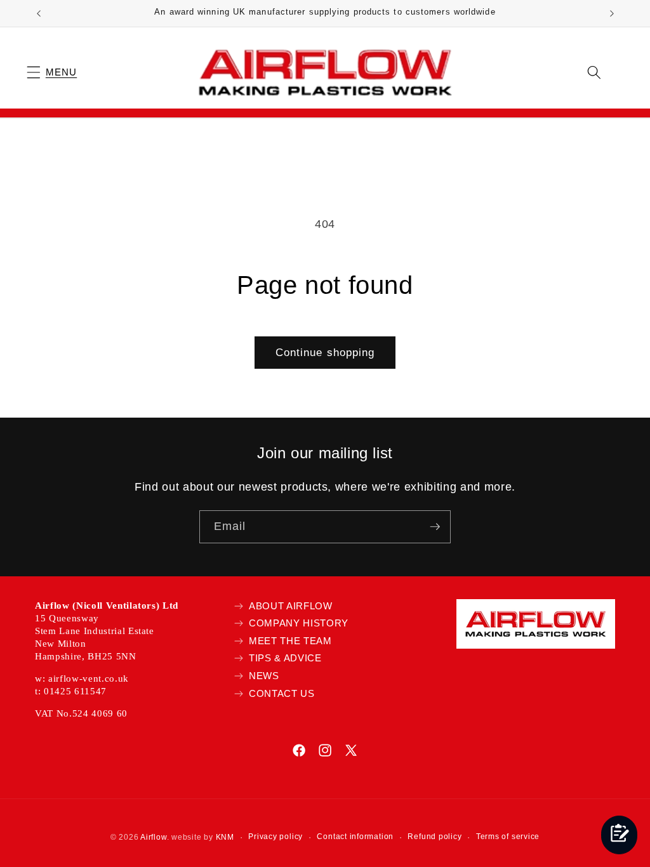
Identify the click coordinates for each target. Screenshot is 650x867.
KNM (225, 837)
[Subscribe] (435, 526)
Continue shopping (325, 352)
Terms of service (508, 836)
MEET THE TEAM (290, 640)
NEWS (264, 675)
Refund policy (434, 836)
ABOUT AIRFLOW (291, 605)
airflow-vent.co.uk (88, 678)
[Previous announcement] (39, 13)
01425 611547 (75, 691)
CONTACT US (282, 693)
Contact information (355, 836)
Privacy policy (275, 836)
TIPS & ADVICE (285, 657)
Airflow (153, 837)
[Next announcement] (612, 13)
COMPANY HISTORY (298, 623)
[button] (52, 71)
